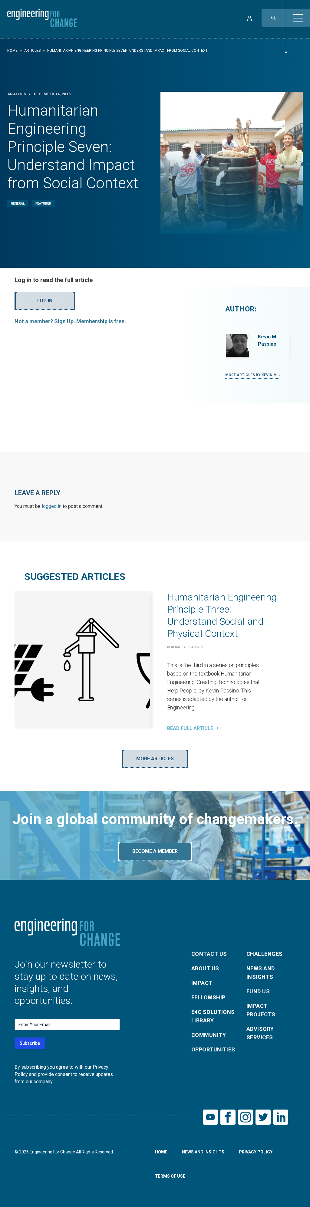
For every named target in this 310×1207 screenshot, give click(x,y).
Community (208, 1035)
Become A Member (155, 851)
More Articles (155, 758)
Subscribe (30, 1043)
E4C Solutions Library (213, 1016)
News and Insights (260, 972)
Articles (32, 50)
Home (12, 50)
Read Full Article (190, 728)
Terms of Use (170, 1176)
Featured (43, 203)
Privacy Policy (255, 1151)
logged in (51, 506)
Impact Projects (260, 1010)
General (18, 203)
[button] (298, 18)
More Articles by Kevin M (251, 375)
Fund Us (258, 991)
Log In (44, 301)
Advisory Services (260, 1033)
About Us (205, 968)
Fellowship (208, 997)
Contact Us (209, 954)
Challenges (264, 954)
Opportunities (213, 1049)
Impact (202, 983)
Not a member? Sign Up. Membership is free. (70, 321)
